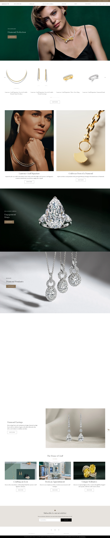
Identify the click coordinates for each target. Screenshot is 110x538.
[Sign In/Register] (100, 4)
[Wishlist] (103, 4)
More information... (82, 536)
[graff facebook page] (51, 530)
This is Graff (66, 533)
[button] (54, 97)
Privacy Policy (50, 533)
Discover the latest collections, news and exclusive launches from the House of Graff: (55, 516)
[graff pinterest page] (58, 530)
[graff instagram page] (55, 530)
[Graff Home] (5, 4)
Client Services (31, 533)
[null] (16, 77)
